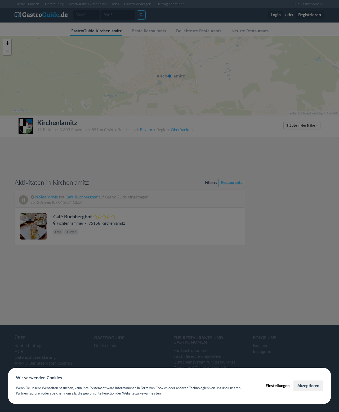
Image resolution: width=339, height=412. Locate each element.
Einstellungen (277, 386)
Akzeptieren (308, 386)
